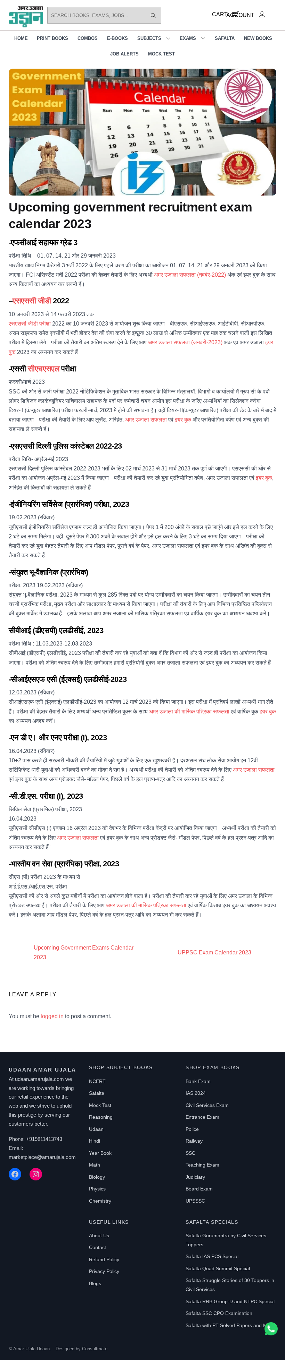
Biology (97, 1177)
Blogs (95, 1283)
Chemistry (100, 1201)
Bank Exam (198, 1081)
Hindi (94, 1141)
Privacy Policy (104, 1271)
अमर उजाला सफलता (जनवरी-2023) (185, 342)
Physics (97, 1189)
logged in (52, 1016)
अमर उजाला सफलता (146, 420)
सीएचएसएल (43, 368)
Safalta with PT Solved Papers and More (230, 1325)
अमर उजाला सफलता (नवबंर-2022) (190, 275)
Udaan (96, 1129)
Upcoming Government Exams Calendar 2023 (83, 952)
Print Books (52, 38)
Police (192, 1129)
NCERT (97, 1081)
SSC (190, 1153)
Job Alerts (124, 54)
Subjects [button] (149, 38)
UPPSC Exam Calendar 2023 (214, 952)
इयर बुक (183, 420)
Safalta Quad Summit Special (218, 1268)
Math (94, 1165)
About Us (99, 1235)
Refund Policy (104, 1259)
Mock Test (161, 54)
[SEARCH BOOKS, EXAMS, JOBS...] (153, 15)
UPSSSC (195, 1201)
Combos (88, 38)
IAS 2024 (196, 1093)
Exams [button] (188, 38)
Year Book (100, 1153)
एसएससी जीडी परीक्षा (30, 324)
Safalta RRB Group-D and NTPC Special (230, 1301)
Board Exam (199, 1189)
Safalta (225, 38)
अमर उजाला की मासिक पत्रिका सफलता (189, 711)
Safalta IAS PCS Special (212, 1256)
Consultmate (94, 1348)
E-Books (117, 38)
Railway (194, 1141)
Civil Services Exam (207, 1105)
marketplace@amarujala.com (42, 1157)
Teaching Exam (202, 1165)
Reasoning (101, 1117)
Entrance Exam (202, 1117)
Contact (97, 1247)
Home (21, 38)
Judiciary (195, 1177)
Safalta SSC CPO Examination (219, 1313)
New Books (258, 38)
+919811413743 (44, 1139)
